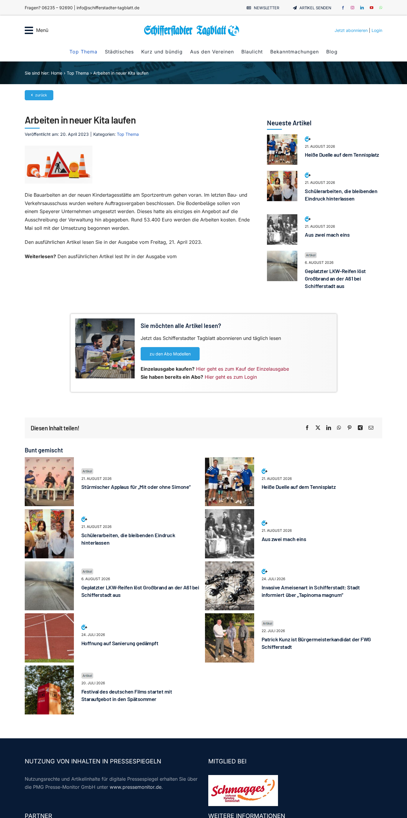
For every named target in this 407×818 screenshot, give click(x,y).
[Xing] (360, 428)
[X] (318, 428)
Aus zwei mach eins (327, 234)
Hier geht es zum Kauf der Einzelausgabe (242, 369)
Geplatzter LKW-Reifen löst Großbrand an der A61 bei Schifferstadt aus (335, 278)
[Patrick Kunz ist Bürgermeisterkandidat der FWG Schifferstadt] (229, 617)
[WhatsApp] (339, 428)
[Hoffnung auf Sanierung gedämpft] (49, 617)
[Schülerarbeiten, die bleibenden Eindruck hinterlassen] (282, 175)
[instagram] (352, 8)
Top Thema (128, 134)
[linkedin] (362, 8)
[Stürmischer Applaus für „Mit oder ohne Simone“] (49, 461)
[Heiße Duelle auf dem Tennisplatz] (282, 138)
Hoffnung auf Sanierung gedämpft (120, 643)
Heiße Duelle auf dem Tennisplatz (342, 154)
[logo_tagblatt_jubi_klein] (191, 27)
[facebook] (343, 8)
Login (377, 30)
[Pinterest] (349, 428)
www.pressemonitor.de (135, 787)
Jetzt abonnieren (351, 30)
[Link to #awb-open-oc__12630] (29, 30)
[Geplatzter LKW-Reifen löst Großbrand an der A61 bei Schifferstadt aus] (282, 255)
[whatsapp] (380, 8)
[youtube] (371, 8)
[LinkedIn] (328, 428)
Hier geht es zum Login (231, 377)
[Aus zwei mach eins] (282, 218)
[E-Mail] (371, 428)
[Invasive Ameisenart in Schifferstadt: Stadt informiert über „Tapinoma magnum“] (229, 565)
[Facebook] (307, 428)
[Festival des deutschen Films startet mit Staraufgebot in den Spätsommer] (49, 669)
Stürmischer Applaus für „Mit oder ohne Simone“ (136, 486)
